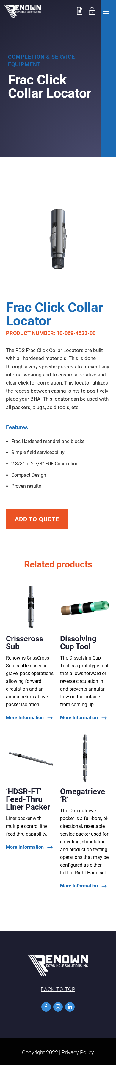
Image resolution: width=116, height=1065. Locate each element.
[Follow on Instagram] (58, 1007)
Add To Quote (37, 519)
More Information (25, 717)
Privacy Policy (78, 1052)
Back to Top (58, 989)
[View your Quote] (80, 16)
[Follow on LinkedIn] (70, 1007)
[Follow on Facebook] (46, 1007)
